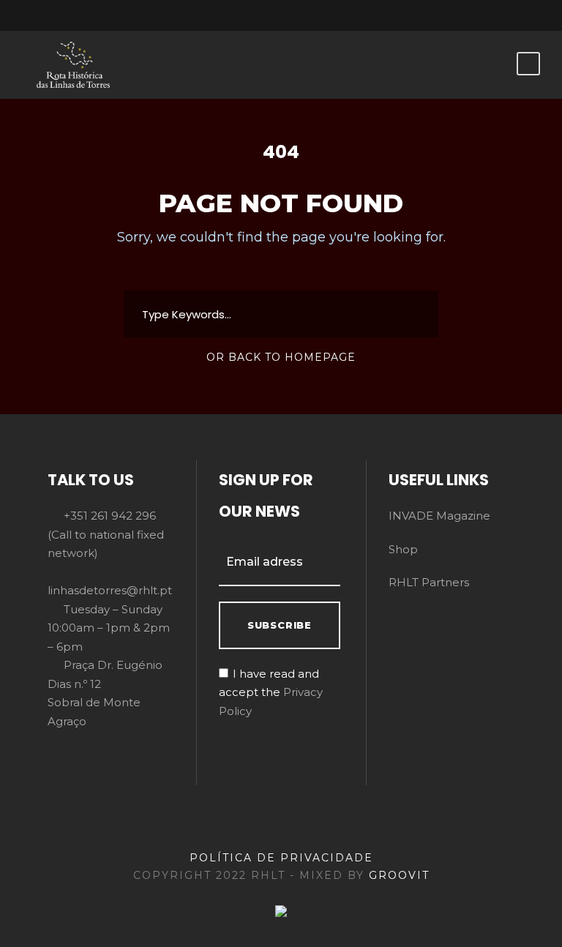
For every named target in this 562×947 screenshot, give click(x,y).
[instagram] (518, 15)
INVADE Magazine (439, 516)
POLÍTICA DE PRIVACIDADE (281, 857)
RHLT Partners (429, 582)
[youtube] (492, 15)
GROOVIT (399, 875)
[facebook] (415, 15)
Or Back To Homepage (281, 357)
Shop (403, 549)
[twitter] (467, 15)
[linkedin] (441, 15)
